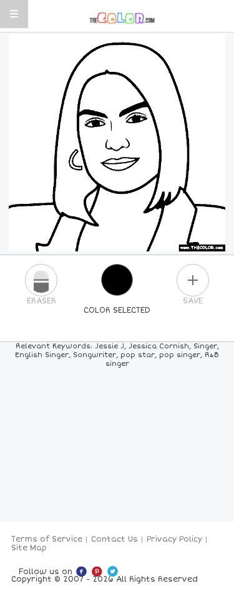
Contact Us (114, 539)
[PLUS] (193, 280)
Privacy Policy (174, 539)
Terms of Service (46, 539)
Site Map (29, 548)
